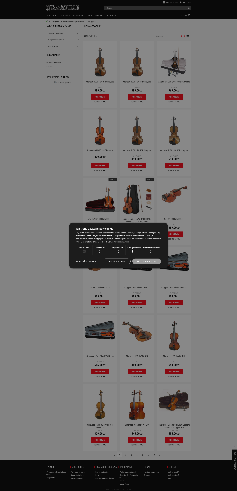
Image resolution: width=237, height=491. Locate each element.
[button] (86, 261)
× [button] (164, 225)
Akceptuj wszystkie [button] (146, 261)
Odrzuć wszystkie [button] (117, 261)
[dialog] (118, 245)
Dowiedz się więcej (121, 241)
